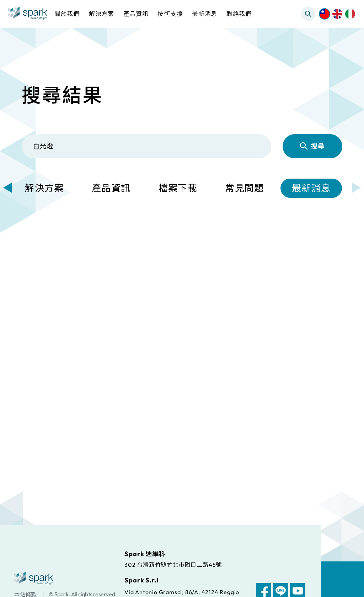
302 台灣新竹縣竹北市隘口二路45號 (173, 564)
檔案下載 (178, 188)
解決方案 (44, 188)
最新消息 (311, 188)
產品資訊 (111, 188)
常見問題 (244, 188)
